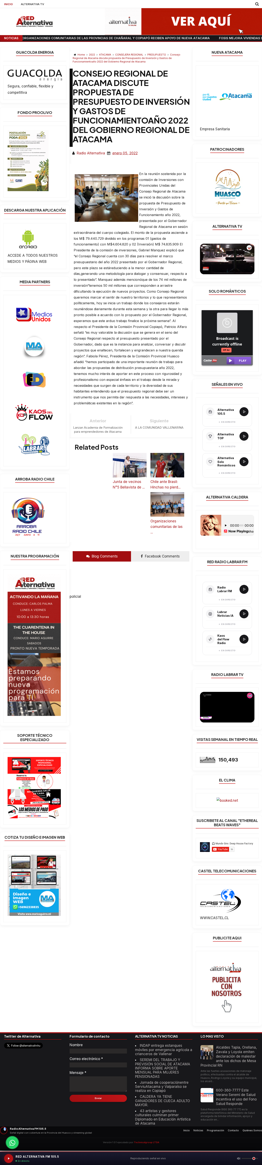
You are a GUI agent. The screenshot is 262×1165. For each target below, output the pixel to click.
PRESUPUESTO (157, 54)
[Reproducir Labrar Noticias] (243, 613)
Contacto (233, 1130)
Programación (215, 1130)
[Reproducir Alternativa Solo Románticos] (243, 461)
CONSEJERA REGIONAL (129, 54)
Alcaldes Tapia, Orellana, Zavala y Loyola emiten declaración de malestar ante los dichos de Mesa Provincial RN (229, 1056)
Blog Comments (104, 556)
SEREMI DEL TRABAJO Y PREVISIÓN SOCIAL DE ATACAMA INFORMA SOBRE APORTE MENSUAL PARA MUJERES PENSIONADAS (162, 1068)
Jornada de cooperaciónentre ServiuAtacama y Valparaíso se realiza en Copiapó (162, 1086)
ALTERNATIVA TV (32, 4)
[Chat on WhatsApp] (12, 1142)
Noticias (198, 1130)
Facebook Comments (162, 556)
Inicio (186, 1130)
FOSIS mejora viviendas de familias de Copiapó (212, 38)
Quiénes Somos (252, 1130)
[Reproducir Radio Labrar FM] (243, 589)
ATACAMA (105, 54)
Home (81, 54)
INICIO (8, 4)
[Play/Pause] (8, 1158)
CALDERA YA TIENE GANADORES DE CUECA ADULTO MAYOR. (162, 1101)
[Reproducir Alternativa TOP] (243, 436)
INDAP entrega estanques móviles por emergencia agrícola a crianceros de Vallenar (163, 1049)
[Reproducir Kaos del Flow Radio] (243, 639)
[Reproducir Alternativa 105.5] (243, 411)
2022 (92, 54)
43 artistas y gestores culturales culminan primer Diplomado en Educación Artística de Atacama (163, 1117)
